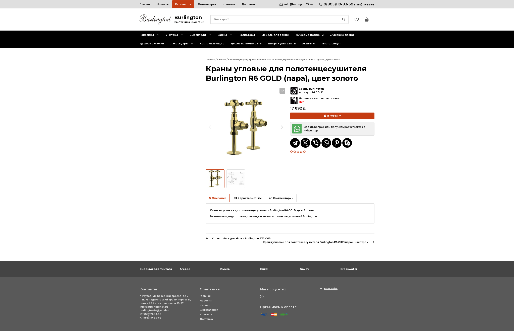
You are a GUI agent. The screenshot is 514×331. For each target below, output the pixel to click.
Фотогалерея (209, 309)
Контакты (206, 314)
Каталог (205, 305)
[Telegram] (295, 143)
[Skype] (347, 143)
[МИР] (284, 315)
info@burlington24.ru (298, 4)
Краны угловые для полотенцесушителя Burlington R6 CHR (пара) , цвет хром (315, 242)
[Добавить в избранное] (282, 91)
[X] (305, 143)
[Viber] (316, 143)
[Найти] (344, 19)
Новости (206, 300)
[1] (291, 152)
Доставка (206, 319)
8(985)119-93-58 (338, 4)
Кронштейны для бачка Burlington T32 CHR (241, 238)
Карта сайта (331, 288)
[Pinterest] (337, 143)
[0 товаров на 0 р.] (366, 19)
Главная (205, 295)
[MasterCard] (274, 315)
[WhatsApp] (326, 143)
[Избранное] (357, 19)
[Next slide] (281, 127)
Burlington (316, 88)
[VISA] (264, 315)
